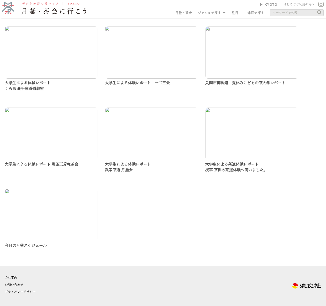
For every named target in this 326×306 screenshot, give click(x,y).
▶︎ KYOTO (269, 4)
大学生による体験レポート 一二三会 (137, 82)
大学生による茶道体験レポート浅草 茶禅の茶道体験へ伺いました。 (236, 166)
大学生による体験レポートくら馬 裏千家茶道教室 (28, 85)
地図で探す (255, 12)
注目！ (237, 12)
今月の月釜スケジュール (26, 245)
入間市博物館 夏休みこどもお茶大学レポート (245, 82)
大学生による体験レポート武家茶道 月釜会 (128, 166)
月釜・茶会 (183, 12)
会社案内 (11, 277)
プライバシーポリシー (20, 291)
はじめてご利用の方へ (299, 4)
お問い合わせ (14, 284)
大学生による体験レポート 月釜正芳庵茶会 (41, 164)
